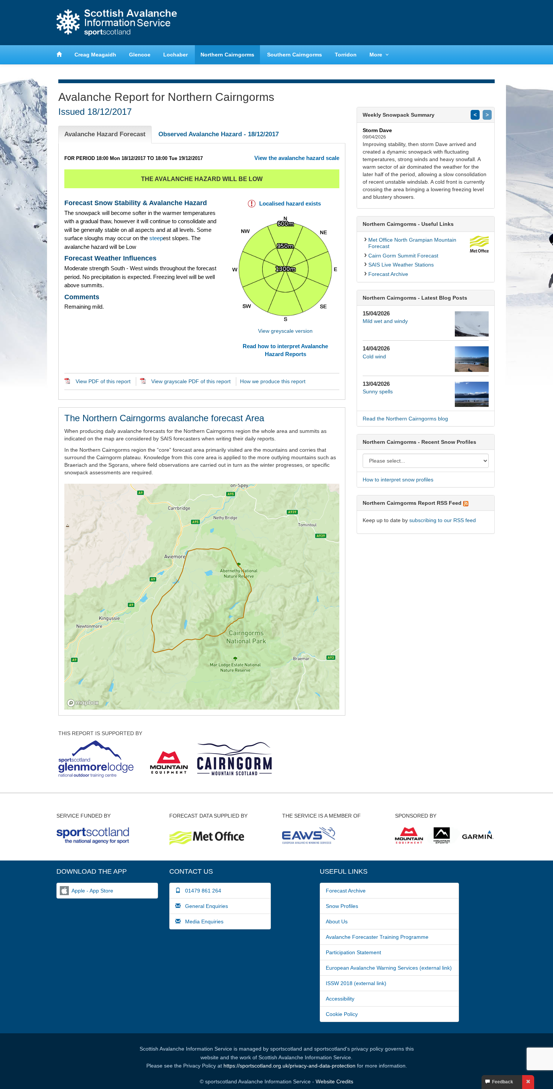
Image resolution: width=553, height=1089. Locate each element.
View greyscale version (285, 331)
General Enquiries (204, 906)
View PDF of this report (103, 381)
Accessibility (340, 999)
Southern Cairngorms (294, 55)
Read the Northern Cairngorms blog (405, 419)
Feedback (501, 1081)
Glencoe (139, 55)
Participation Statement (353, 952)
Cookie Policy (342, 1014)
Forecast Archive (388, 274)
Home (116, 22)
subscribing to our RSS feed (442, 520)
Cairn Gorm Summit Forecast (403, 256)
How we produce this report (272, 381)
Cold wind (374, 356)
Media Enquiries (202, 921)
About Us (337, 921)
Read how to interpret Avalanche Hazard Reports (285, 350)
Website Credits (334, 1081)
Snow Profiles (342, 906)
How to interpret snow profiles (398, 480)
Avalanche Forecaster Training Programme (377, 937)
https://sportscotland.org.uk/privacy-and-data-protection (289, 1066)
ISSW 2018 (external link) (356, 983)
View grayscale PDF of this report (191, 381)
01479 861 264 (201, 891)
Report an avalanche (393, 22)
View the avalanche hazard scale (296, 158)
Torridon (346, 55)
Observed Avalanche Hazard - (218, 134)
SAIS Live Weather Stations (401, 265)
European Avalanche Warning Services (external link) (389, 968)
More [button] (375, 55)
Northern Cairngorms (227, 55)
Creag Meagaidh (95, 55)
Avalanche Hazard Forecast (105, 134)
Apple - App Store (92, 891)
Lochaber (175, 55)
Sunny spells (378, 391)
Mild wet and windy (385, 321)
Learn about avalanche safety (465, 22)
